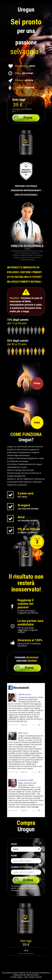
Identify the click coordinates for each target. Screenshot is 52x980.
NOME (14, 855)
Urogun (26, 9)
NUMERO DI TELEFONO (22, 867)
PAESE (14, 844)
